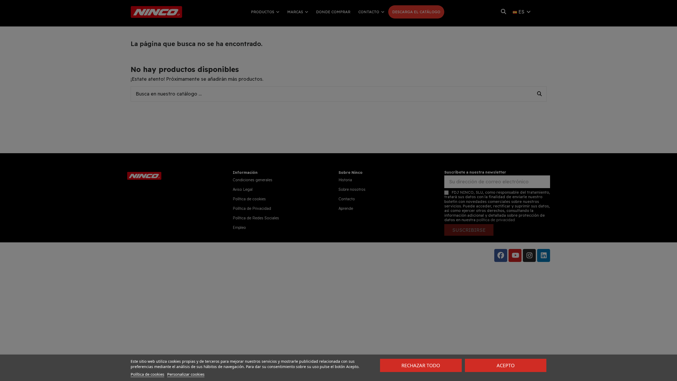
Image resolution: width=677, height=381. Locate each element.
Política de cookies (147, 374)
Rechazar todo (420, 365)
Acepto (506, 365)
